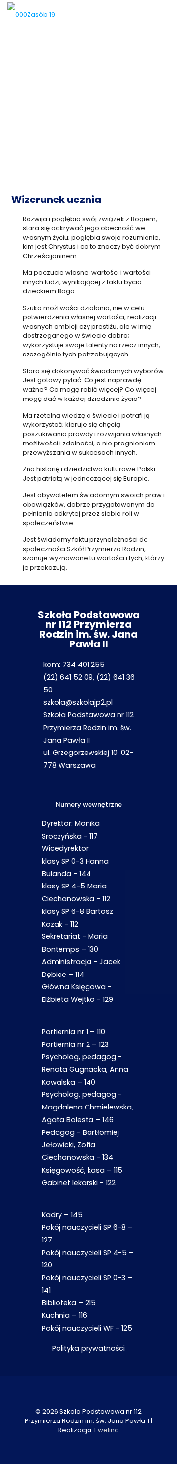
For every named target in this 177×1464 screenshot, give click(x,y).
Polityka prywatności (88, 1348)
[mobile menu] (163, 14)
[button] (9, 103)
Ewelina (106, 1430)
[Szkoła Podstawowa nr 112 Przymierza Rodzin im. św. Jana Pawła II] (31, 14)
